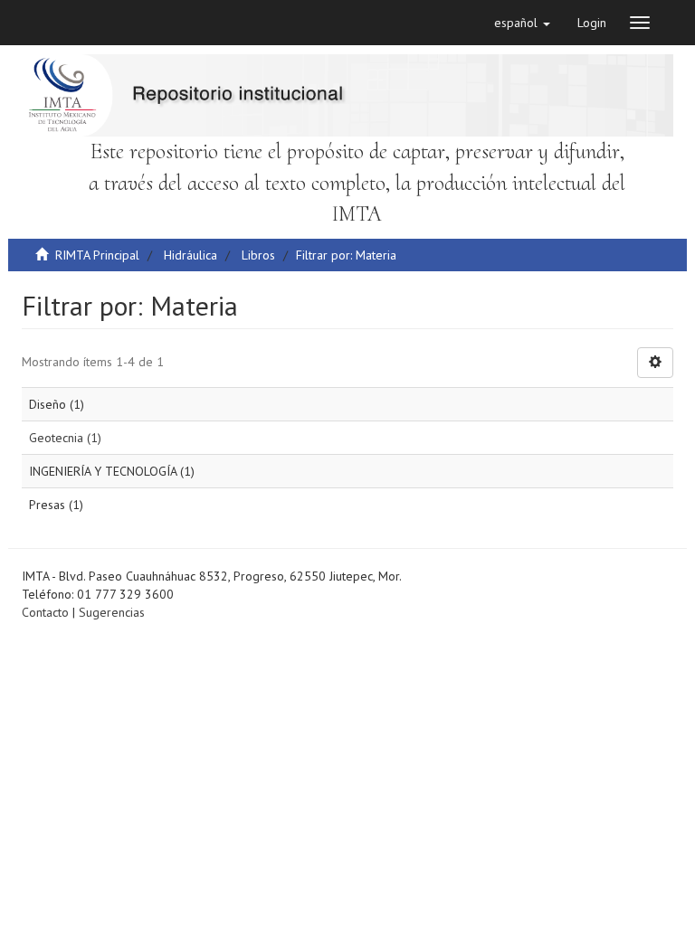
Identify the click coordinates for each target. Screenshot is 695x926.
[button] (522, 22)
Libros (258, 255)
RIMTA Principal (97, 255)
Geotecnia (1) (65, 438)
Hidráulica (190, 255)
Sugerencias (112, 612)
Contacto (45, 612)
